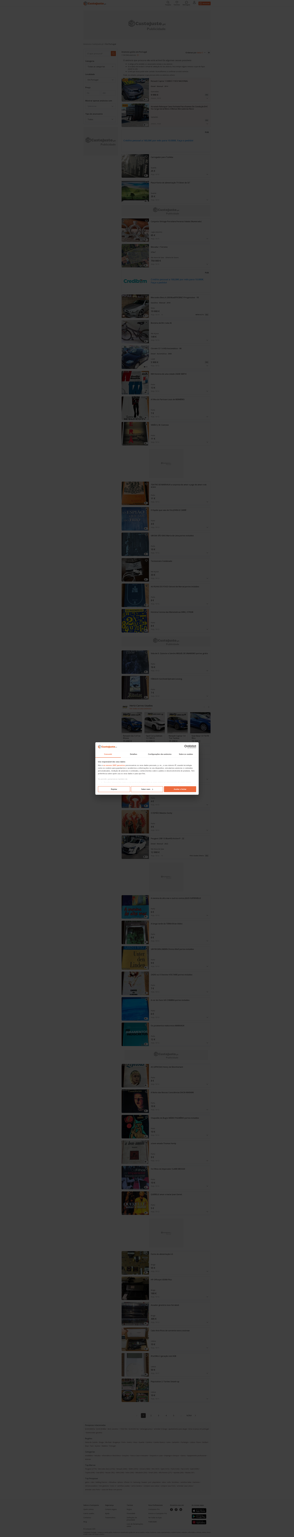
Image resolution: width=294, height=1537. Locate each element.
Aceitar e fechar (180, 789)
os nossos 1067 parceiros (114, 765)
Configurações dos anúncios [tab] (159, 754)
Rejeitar (114, 789)
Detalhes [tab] (133, 754)
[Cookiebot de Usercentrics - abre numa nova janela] (186, 746)
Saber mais (145, 789)
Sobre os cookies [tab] (186, 754)
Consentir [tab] (108, 754)
